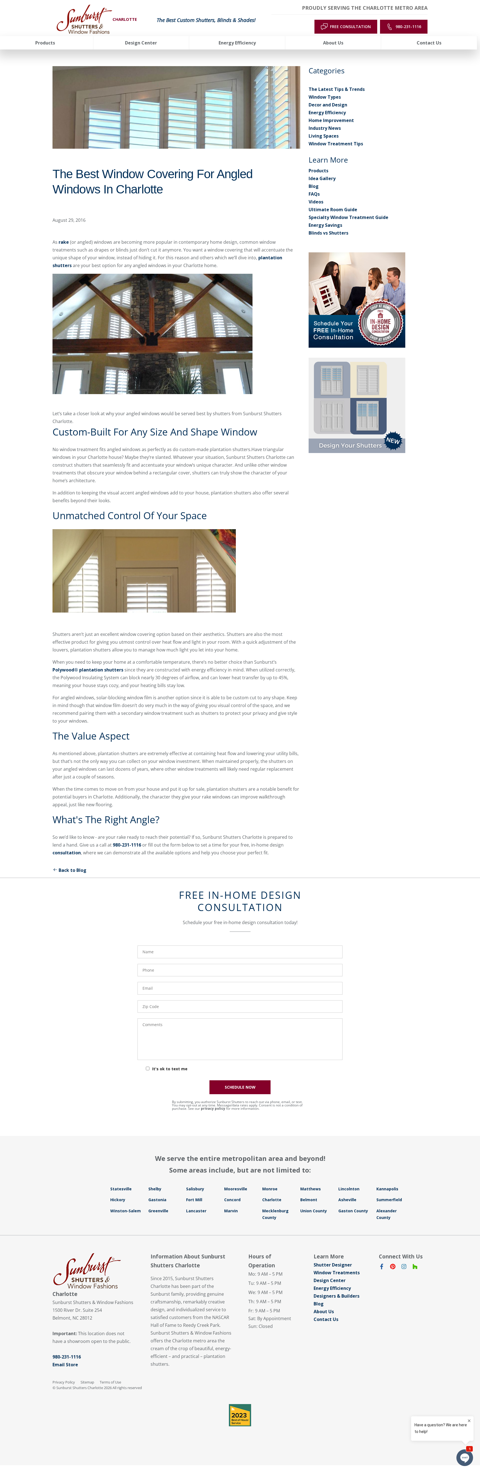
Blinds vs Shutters (328, 233)
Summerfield (389, 1199)
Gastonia (157, 1199)
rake (64, 242)
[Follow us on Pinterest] (393, 1268)
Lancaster (196, 1210)
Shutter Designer (333, 1265)
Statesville (121, 1188)
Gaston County (353, 1210)
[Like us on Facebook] (381, 1268)
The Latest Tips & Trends (337, 89)
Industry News (325, 128)
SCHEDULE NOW (240, 1087)
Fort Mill (194, 1199)
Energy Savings (325, 225)
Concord (232, 1199)
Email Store (65, 1365)
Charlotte (271, 1199)
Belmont (308, 1199)
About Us (324, 1311)
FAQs (314, 194)
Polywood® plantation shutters (87, 670)
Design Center (330, 1280)
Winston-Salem (125, 1210)
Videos (316, 202)
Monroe (270, 1188)
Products (318, 171)
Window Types (325, 97)
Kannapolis (387, 1188)
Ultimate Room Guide (333, 209)
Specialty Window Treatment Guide (348, 217)
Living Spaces (324, 136)
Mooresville (235, 1188)
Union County (313, 1210)
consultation (66, 853)
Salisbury (195, 1188)
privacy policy (213, 1108)
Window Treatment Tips (336, 144)
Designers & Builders (336, 1296)
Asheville (347, 1199)
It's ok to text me (170, 1068)
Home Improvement (331, 120)
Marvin (231, 1210)
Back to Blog (72, 870)
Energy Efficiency (327, 113)
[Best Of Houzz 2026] (240, 1415)
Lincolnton (348, 1188)
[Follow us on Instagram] (404, 1268)
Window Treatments (337, 1273)
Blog (314, 186)
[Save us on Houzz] (415, 1268)
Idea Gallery (322, 178)
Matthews (310, 1188)
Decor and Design (328, 105)
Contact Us (326, 1319)
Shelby (154, 1188)
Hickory (117, 1199)
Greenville (158, 1210)
